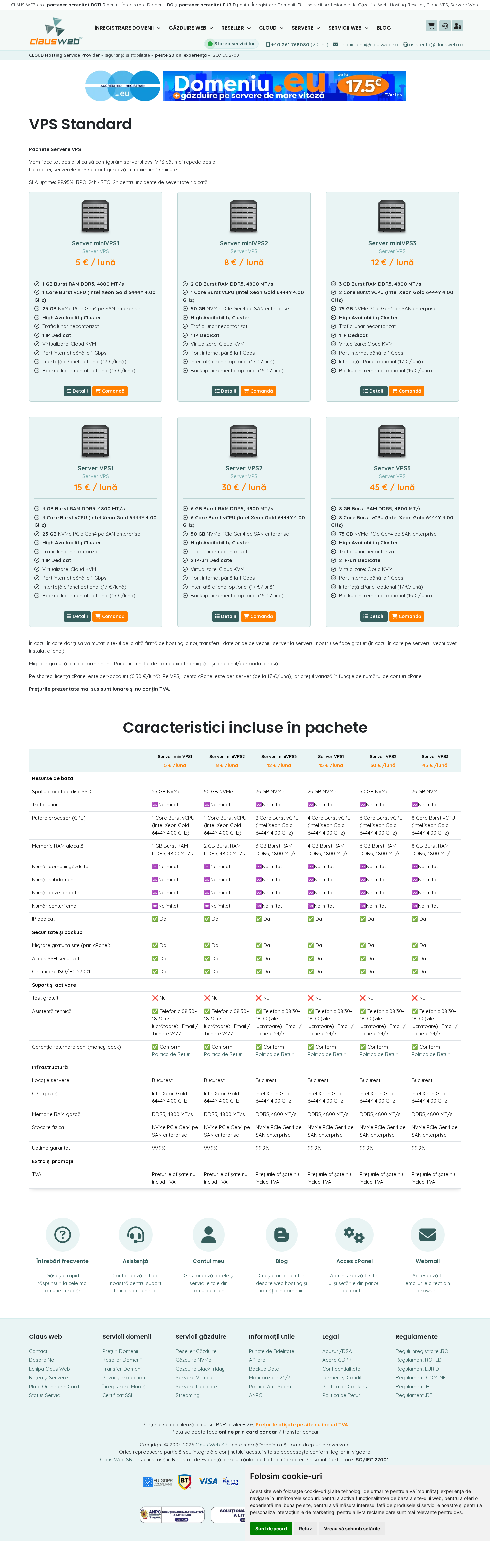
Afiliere (257, 1360)
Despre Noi (42, 1360)
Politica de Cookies (344, 1386)
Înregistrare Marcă (124, 1386)
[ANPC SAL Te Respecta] (172, 1514)
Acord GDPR (337, 1360)
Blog (384, 27)
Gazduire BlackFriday (200, 1369)
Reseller (233, 27)
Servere (303, 27)
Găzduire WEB (188, 27)
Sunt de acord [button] (271, 1528)
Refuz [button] (305, 1528)
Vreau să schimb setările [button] (352, 1528)
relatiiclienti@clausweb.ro (368, 44)
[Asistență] (445, 26)
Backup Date (264, 1369)
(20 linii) (299, 44)
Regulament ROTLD (419, 1360)
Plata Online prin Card (54, 1386)
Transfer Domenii (122, 1369)
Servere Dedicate (196, 1386)
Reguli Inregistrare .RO (422, 1351)
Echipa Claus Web (49, 1369)
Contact (38, 1351)
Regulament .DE (414, 1395)
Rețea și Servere (48, 1377)
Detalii (79, 391)
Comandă (113, 391)
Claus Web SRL (212, 1445)
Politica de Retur (171, 1054)
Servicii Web (345, 27)
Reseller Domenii (122, 1360)
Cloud (268, 27)
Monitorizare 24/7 (269, 1377)
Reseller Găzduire (196, 1351)
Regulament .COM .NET (422, 1377)
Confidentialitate (341, 1369)
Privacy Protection (123, 1377)
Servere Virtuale (195, 1377)
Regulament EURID (417, 1369)
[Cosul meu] (431, 26)
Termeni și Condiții (343, 1377)
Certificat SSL (118, 1395)
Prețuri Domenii (120, 1351)
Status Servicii (45, 1395)
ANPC (255, 1395)
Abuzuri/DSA (337, 1351)
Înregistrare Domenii (125, 27)
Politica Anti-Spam (270, 1386)
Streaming (188, 1395)
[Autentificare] (457, 26)
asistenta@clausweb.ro (435, 44)
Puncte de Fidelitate (271, 1351)
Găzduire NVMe (193, 1360)
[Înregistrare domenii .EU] (245, 85)
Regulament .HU (414, 1386)
